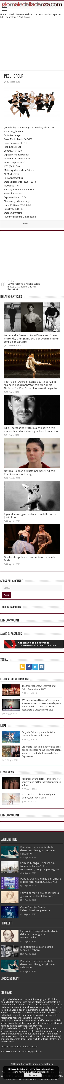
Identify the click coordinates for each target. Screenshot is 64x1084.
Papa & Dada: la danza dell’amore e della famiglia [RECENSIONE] (40, 880)
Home (3, 14)
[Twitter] (35, 667)
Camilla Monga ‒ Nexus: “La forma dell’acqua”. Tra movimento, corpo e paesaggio (39, 866)
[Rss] (22, 667)
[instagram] (41, 667)
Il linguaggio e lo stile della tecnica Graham (36, 948)
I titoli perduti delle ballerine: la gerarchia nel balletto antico (39, 894)
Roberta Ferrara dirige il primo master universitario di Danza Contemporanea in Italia (41, 781)
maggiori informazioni (38, 1071)
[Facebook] (29, 667)
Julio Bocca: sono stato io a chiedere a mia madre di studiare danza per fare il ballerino (31, 429)
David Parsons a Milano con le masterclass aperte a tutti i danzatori (23, 285)
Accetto (33, 1075)
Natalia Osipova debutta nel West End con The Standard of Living (29, 472)
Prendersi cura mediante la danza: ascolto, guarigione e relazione (37, 850)
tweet (25, 223)
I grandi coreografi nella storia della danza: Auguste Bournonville (39, 934)
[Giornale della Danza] (32, 5)
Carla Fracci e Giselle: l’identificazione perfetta (35, 909)
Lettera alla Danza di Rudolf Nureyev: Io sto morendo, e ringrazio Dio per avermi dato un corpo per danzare (31, 338)
